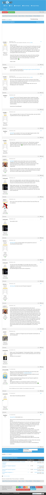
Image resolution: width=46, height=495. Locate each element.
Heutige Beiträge (35, 5)
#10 (40, 199)
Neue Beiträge (26, 5)
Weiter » (10, 19)
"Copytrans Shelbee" (28, 372)
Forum (6, 5)
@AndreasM (12, 242)
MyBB (18, 493)
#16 (40, 331)
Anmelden (5, 12)
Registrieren (12, 12)
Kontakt (33, 487)
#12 (40, 240)
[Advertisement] (23, 33)
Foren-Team (39, 487)
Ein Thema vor (15, 449)
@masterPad (12, 417)
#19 (40, 393)
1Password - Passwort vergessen (9, 465)
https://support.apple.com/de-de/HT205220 (31, 69)
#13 (40, 262)
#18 (40, 369)
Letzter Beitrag (36, 461)
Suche (5, 9)
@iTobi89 (12, 97)
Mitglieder (33, 489)
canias (3, 473)
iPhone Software (29, 15)
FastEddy (4, 464)
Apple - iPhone (21, 15)
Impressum (9, 488)
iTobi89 (31, 42)
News (11, 5)
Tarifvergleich (18, 5)
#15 (40, 305)
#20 (40, 414)
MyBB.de (11, 493)
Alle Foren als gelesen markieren (23, 489)
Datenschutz (4, 489)
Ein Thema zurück (7, 449)
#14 (40, 283)
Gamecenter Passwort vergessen (8, 469)
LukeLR (42, 461)
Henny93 (3, 470)
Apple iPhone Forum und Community (9, 15)
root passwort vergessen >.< (7, 472)
